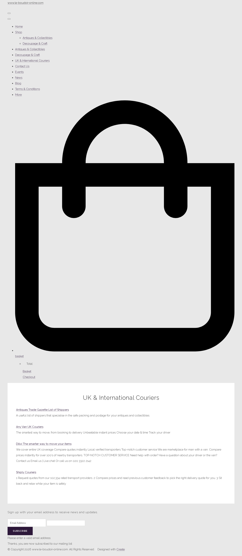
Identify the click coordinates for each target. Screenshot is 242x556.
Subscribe (20, 531)
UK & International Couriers (32, 60)
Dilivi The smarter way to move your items (43, 444)
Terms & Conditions (27, 89)
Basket (27, 371)
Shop (18, 32)
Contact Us (22, 66)
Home (19, 26)
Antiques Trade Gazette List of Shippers (42, 410)
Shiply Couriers (26, 472)
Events (19, 72)
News (18, 77)
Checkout (29, 377)
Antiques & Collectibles (37, 38)
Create (120, 549)
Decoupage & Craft (35, 43)
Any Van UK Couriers (29, 427)
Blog (18, 83)
